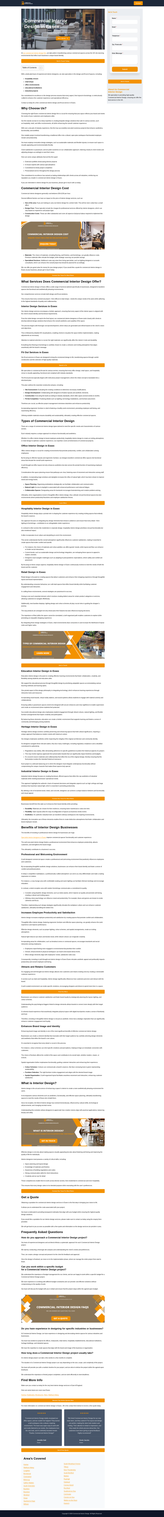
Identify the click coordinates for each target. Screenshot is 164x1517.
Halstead (67, 1482)
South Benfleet (69, 1473)
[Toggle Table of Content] (40, 68)
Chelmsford (27, 1477)
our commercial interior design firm (34, 53)
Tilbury (66, 1467)
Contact (138, 3)
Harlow (23, 1395)
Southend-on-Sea (70, 1491)
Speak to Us (63, 365)
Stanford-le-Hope (29, 1501)
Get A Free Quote (63, 1450)
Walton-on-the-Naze (70, 1500)
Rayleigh (67, 1479)
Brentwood (27, 1473)
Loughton (27, 1470)
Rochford (67, 1488)
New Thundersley (70, 1470)
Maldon (66, 1476)
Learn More (63, 503)
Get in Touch (63, 665)
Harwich (66, 1503)
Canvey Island (68, 1485)
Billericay (27, 1480)
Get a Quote (62, 38)
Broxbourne (39, 1395)
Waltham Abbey (53, 1395)
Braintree (27, 1492)
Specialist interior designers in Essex (33, 837)
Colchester (67, 1494)
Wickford (26, 1495)
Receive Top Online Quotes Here (63, 1400)
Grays (26, 1498)
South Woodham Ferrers (72, 1464)
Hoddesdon (31, 1395)
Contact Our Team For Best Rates (63, 275)
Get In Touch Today (63, 61)
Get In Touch (125, 81)
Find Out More (63, 992)
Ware (46, 1395)
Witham (26, 1504)
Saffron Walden (29, 1483)
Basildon (27, 1489)
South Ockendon (29, 1486)
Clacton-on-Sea (69, 1497)
